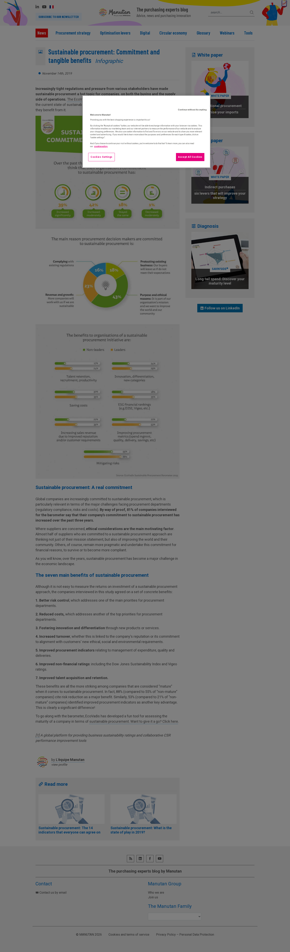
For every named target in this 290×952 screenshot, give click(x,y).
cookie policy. (101, 146)
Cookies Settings (101, 157)
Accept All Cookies (190, 157)
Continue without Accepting (192, 110)
